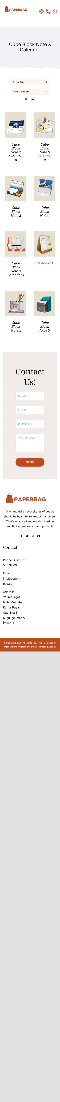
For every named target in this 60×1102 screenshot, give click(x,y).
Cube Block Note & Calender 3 (15, 152)
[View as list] (33, 99)
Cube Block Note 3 (44, 326)
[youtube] (38, 536)
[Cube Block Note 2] (15, 178)
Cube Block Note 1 (44, 212)
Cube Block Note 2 (16, 212)
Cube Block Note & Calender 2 (44, 152)
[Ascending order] (46, 82)
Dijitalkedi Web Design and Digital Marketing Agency (30, 646)
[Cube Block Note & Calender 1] (15, 233)
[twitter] (27, 536)
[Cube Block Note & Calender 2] (44, 115)
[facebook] (21, 536)
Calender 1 (44, 263)
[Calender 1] (44, 233)
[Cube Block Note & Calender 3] (15, 115)
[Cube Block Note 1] (44, 178)
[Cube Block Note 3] (44, 293)
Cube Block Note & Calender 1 (15, 269)
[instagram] (33, 536)
